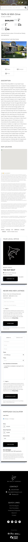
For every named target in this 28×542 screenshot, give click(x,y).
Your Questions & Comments (10, 363)
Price (4, 423)
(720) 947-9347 (19, 2)
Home (2, 229)
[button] (25, 8)
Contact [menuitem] (14, 515)
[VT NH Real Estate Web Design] (14, 538)
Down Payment (7, 429)
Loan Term (5, 415)
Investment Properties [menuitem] (14, 510)
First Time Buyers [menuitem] (14, 505)
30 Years (6, 419)
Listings (8, 229)
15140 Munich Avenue (14, 495)
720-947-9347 (9, 270)
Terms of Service (9, 402)
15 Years (12, 419)
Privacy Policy (15, 318)
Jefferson (16, 229)
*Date (4, 352)
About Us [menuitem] (14, 513)
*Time (4, 358)
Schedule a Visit (19, 337)
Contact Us (10, 278)
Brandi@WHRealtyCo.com (15, 492)
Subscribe (10, 323)
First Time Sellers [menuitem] (13, 508)
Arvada (22, 229)
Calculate (10, 444)
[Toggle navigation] (26, 2)
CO (12, 229)
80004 (4, 231)
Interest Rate (6, 435)
